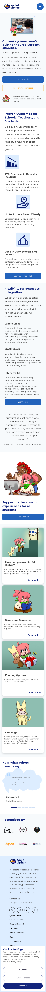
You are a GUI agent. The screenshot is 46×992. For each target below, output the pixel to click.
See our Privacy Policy (12, 962)
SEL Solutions (15, 941)
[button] (40, 6)
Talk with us (23, 517)
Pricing (12, 946)
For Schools (23, 79)
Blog (11, 937)
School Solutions (16, 920)
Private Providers (16, 933)
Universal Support (16, 924)
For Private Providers (23, 88)
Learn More (23, 402)
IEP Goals (13, 928)
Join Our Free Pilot (23, 276)
